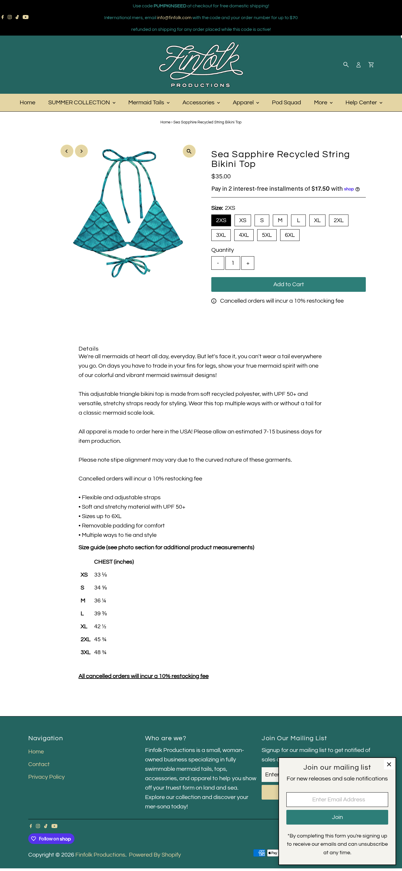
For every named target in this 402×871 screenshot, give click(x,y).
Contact (39, 764)
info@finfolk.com (174, 17)
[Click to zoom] (189, 151)
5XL (267, 235)
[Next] (293, 17)
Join (337, 817)
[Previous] (108, 17)
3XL (221, 235)
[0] (371, 64)
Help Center (361, 102)
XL (317, 220)
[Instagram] (9, 18)
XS (242, 220)
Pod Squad (286, 102)
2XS (221, 220)
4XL (244, 235)
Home (27, 102)
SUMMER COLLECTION (79, 102)
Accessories (199, 102)
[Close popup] (389, 764)
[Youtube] (25, 18)
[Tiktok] (17, 18)
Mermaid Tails (146, 102)
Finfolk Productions (100, 855)
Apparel (244, 102)
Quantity (222, 250)
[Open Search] (346, 64)
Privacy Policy (46, 777)
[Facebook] (2, 18)
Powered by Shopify (155, 855)
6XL (290, 235)
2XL (339, 220)
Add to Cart (288, 284)
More (321, 102)
